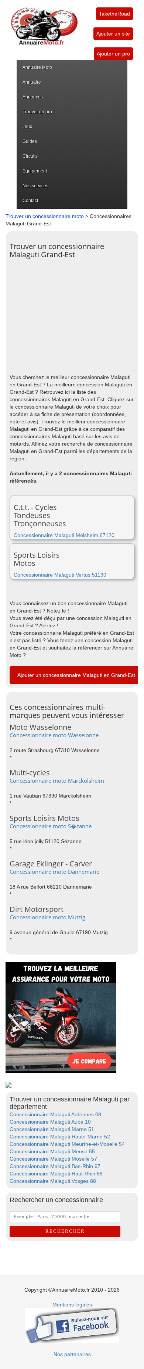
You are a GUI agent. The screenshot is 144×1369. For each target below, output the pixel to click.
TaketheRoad (114, 14)
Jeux (27, 126)
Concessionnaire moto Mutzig (47, 917)
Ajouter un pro (113, 54)
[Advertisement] (72, 314)
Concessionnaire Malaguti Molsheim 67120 (64, 535)
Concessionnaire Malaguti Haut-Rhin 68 (56, 1174)
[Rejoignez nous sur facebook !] (72, 1325)
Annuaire (32, 82)
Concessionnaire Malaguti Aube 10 (50, 1122)
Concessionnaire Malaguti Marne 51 (52, 1129)
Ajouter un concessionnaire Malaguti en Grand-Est (76, 675)
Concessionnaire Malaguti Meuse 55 (52, 1151)
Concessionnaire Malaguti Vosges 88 (53, 1181)
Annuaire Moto (37, 67)
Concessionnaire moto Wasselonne (54, 735)
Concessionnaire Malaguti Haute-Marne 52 (60, 1137)
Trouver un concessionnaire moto (45, 216)
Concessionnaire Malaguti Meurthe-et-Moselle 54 (67, 1144)
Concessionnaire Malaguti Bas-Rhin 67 (55, 1166)
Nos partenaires (72, 1354)
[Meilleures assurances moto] (61, 1017)
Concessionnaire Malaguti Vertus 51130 (60, 575)
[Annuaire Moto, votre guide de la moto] (44, 22)
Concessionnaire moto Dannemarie (54, 871)
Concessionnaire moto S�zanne (51, 826)
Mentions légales (72, 1305)
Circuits (30, 156)
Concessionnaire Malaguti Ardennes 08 (55, 1114)
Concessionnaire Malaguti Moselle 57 (53, 1159)
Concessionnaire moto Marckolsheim (57, 780)
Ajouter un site (113, 34)
